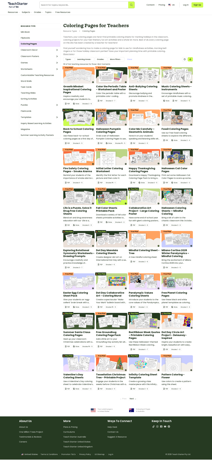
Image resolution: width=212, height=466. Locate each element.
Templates (26, 117)
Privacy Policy (85, 454)
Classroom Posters (30, 56)
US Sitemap (100, 454)
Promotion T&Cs (68, 454)
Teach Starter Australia (74, 436)
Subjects (26, 12)
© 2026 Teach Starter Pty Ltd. (178, 454)
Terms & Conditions (49, 454)
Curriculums (69, 432)
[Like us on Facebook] (161, 426)
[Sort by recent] (184, 59)
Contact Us (112, 432)
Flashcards (26, 111)
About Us (23, 427)
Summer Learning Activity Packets (37, 135)
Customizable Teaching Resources (37, 75)
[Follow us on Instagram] (157, 426)
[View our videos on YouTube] (165, 426)
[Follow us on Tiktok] (153, 426)
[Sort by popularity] (190, 59)
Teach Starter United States (76, 441)
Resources (13, 12)
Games (24, 62)
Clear (129, 59)
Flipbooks (25, 37)
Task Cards (26, 87)
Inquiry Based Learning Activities (36, 123)
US (173, 5)
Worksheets (26, 69)
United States (30, 454)
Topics (48, 12)
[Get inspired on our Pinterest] (169, 426)
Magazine (25, 129)
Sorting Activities (29, 98)
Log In (110, 454)
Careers (23, 441)
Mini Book (25, 32)
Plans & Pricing (70, 427)
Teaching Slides (28, 92)
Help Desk (112, 427)
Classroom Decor (29, 50)
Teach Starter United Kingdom (78, 446)
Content (150, 4)
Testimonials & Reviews (30, 436)
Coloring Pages (29, 43)
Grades (38, 12)
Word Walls (26, 81)
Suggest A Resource (117, 436)
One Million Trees (31, 432)
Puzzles (24, 105)
